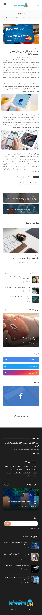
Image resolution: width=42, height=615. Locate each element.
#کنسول (34, 475)
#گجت (28, 475)
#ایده (19, 466)
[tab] (34, 536)
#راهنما (35, 472)
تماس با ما (24, 610)
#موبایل (8, 472)
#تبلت (6, 466)
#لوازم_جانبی (17, 472)
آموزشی (30, 17)
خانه (35, 17)
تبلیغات (11, 610)
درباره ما (31, 610)
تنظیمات (17, 610)
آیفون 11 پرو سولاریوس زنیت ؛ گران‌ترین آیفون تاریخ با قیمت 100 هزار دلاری (24, 199)
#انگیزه (28, 177)
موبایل (34, 196)
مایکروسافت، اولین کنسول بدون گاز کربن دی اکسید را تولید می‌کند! (18, 210)
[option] (21, 245)
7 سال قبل (34, 57)
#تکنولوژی (28, 469)
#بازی (13, 466)
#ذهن (12, 469)
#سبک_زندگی (19, 177)
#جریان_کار (19, 469)
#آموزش (26, 466)
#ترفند (35, 469)
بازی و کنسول (27, 207)
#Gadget (34, 466)
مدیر (38, 57)
